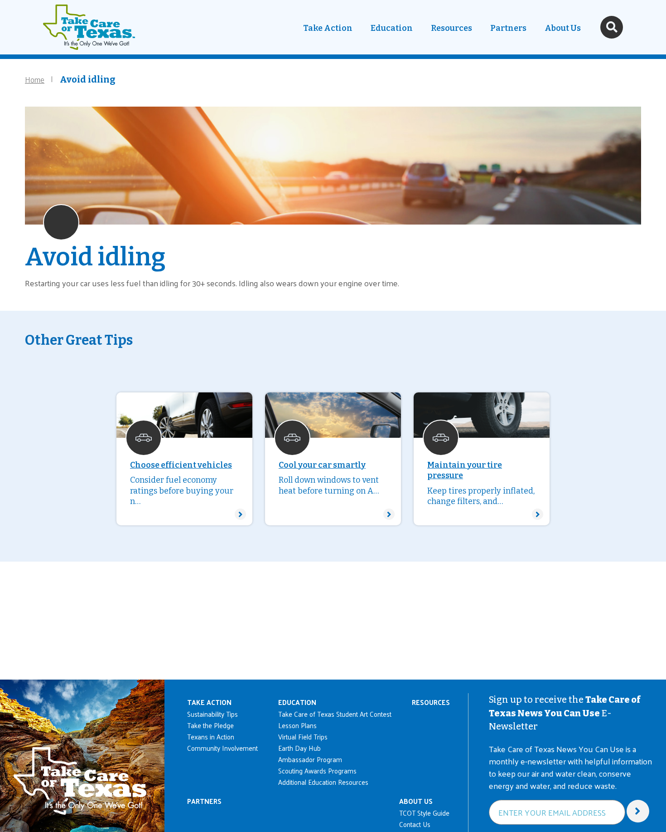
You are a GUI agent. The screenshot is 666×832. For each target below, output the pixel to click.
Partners (508, 28)
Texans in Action (210, 736)
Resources (451, 28)
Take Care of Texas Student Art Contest (334, 713)
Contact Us (414, 824)
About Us (563, 28)
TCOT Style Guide (424, 812)
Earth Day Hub (299, 747)
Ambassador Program (310, 759)
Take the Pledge (210, 725)
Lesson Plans (297, 725)
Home (34, 79)
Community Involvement (222, 747)
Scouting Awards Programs (317, 770)
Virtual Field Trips (303, 736)
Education (392, 28)
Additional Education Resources (323, 781)
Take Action (327, 28)
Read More (184, 458)
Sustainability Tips (212, 713)
